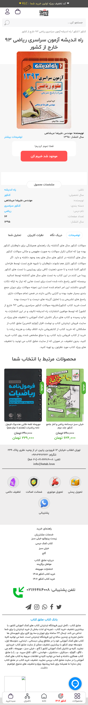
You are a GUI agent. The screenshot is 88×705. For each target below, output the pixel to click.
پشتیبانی (44, 513)
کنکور (83, 31)
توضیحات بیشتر (13, 137)
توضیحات (74, 235)
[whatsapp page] (43, 608)
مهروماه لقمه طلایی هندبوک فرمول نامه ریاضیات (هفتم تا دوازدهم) (23, 426)
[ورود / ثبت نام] (7, 14)
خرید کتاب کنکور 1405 (44, 574)
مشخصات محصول (44, 185)
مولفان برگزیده (44, 564)
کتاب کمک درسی (44, 543)
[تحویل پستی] (75, 483)
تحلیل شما (14, 235)
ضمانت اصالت (34, 492)
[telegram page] (28, 608)
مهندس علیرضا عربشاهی (58, 133)
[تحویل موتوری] (55, 483)
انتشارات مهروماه (44, 569)
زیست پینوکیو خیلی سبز (44, 538)
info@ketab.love (44, 464)
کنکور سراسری (12, 206)
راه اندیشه (10, 190)
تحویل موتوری (55, 492)
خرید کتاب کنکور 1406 (44, 579)
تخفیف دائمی (13, 492)
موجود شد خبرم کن (44, 156)
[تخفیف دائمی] (13, 483)
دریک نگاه (56, 235)
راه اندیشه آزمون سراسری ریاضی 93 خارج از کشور (46, 31)
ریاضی (7, 211)
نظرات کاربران (36, 235)
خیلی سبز (44, 548)
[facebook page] (50, 608)
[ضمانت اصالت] (34, 483)
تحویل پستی (75, 492)
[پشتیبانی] (44, 504)
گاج (44, 553)
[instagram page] (35, 608)
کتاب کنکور (66, 305)
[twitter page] (58, 608)
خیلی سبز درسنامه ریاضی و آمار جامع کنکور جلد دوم (65, 426)
